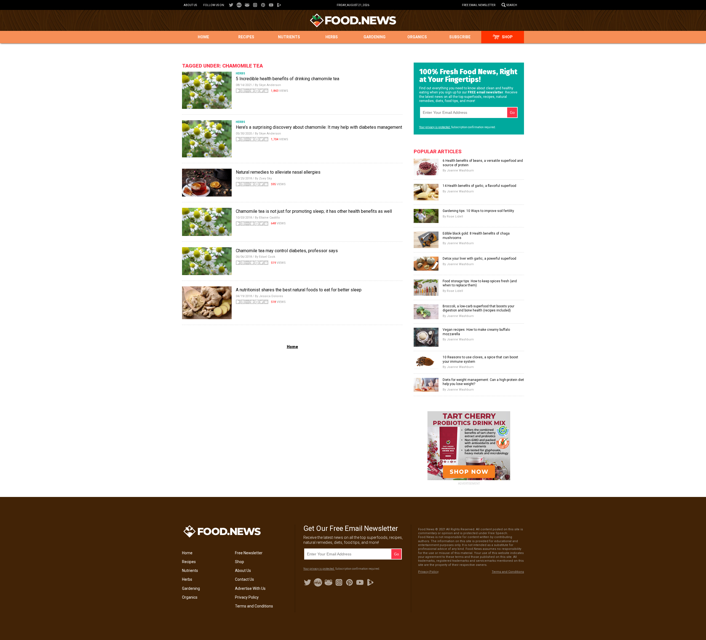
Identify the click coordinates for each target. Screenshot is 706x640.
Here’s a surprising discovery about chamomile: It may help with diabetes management (319, 127)
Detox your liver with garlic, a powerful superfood (479, 258)
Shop (507, 37)
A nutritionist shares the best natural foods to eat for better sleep (299, 289)
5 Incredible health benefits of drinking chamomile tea (287, 78)
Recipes (246, 37)
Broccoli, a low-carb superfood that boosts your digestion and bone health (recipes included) (478, 308)
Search (511, 5)
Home (203, 37)
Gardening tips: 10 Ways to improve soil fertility (478, 211)
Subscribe (459, 37)
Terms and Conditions (254, 606)
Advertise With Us (250, 588)
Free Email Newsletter (478, 5)
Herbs (331, 37)
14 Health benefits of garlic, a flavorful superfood (479, 186)
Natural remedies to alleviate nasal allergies (278, 172)
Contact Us (244, 579)
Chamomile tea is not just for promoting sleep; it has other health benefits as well (314, 211)
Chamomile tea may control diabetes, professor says (287, 250)
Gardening (374, 37)
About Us (190, 5)
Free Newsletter (249, 553)
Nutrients (289, 37)
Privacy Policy (247, 597)
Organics (417, 37)
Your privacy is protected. (435, 127)
